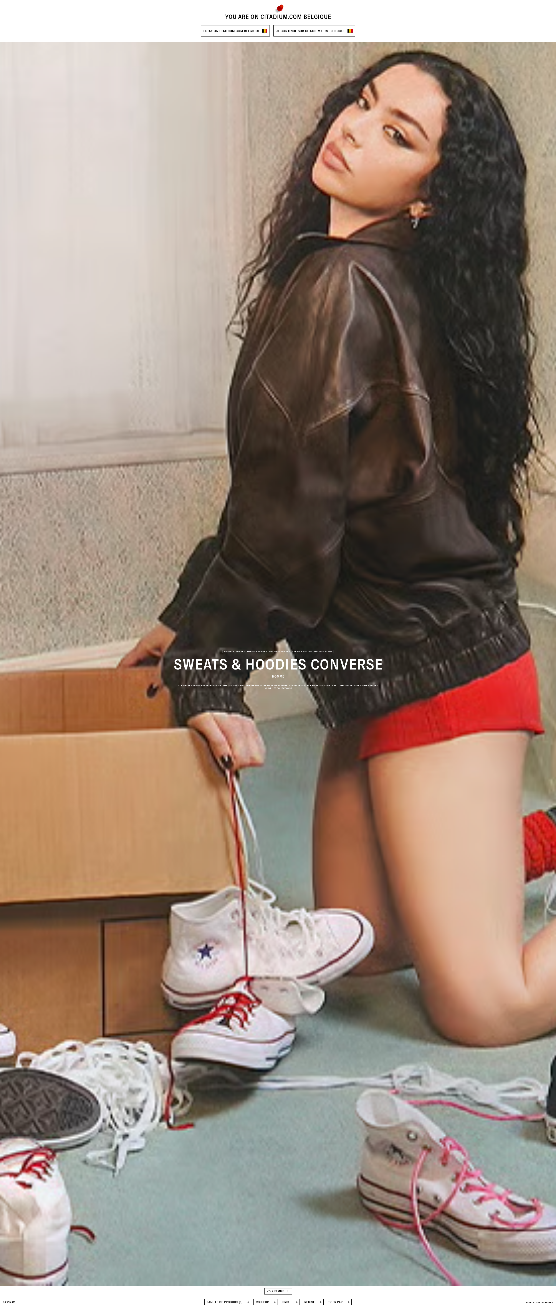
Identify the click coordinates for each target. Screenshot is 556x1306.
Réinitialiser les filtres (539, 1302)
